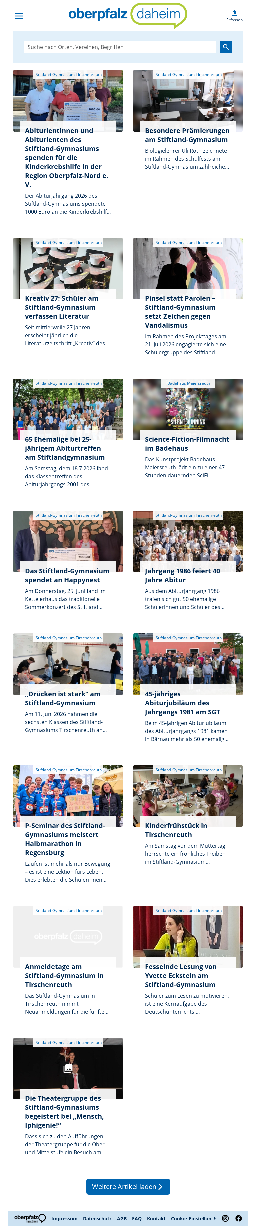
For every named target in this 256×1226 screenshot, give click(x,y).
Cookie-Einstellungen (195, 1218)
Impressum (64, 1218)
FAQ (137, 1218)
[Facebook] (237, 1218)
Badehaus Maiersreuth (188, 383)
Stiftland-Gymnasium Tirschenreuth (68, 74)
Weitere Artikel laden (128, 1186)
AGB (122, 1218)
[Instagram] (225, 1218)
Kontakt (156, 1218)
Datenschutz (97, 1218)
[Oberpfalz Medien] (31, 1218)
